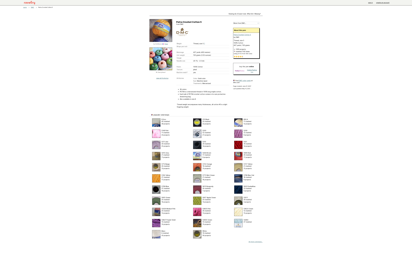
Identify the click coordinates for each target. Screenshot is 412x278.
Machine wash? (182, 72)
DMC (32, 7)
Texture (179, 69)
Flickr (166, 44)
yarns (25, 7)
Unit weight (181, 55)
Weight (179, 43)
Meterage (180, 52)
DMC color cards (245, 80)
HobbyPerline (252, 70)
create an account (382, 3)
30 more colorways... (256, 242)
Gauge (179, 58)
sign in (370, 3)
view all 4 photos (162, 78)
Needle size (181, 61)
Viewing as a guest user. (245, 14)
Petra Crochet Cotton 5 (242, 35)
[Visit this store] (240, 71)
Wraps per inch (182, 46)
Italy (252, 72)
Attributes (180, 78)
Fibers (179, 67)
